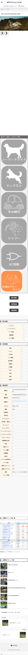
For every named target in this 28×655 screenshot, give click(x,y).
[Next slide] (6, 33)
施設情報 (14, 310)
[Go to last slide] (2, 33)
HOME (14, 645)
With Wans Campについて (10, 6)
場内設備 (14, 304)
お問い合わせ (21, 6)
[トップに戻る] (2, 648)
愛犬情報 (14, 298)
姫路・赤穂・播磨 (15, 612)
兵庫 (2, 564)
